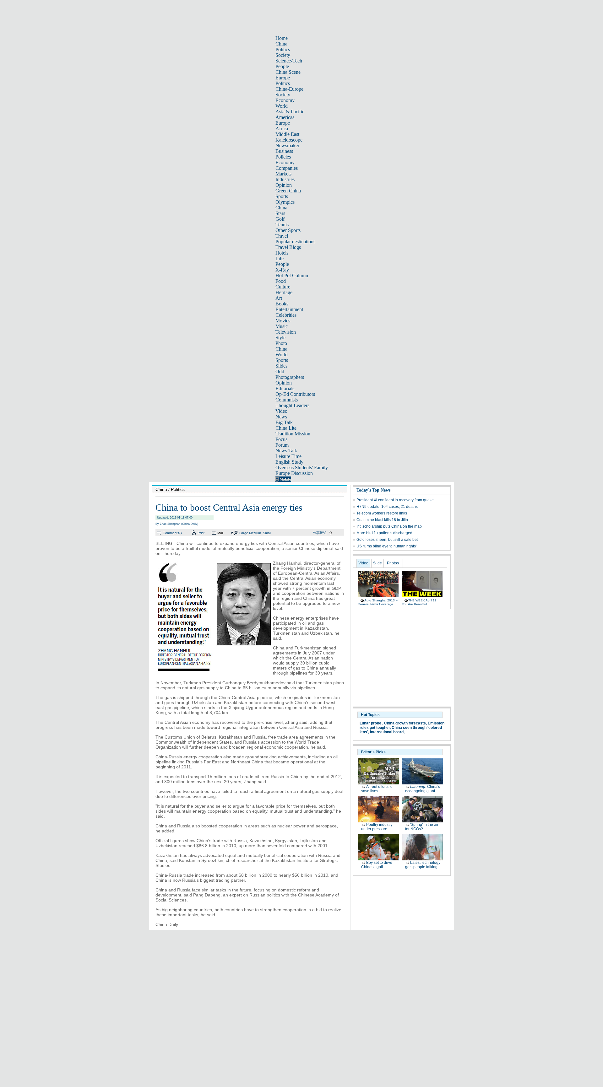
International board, (387, 732)
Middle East (287, 134)
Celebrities (285, 315)
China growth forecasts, (405, 723)
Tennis (282, 224)
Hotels (281, 253)
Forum (282, 445)
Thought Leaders (292, 405)
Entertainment (289, 309)
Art (278, 298)
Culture (282, 286)
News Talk (286, 450)
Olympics (285, 202)
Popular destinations (295, 241)
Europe (282, 77)
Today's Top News (373, 490)
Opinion (283, 185)
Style (280, 337)
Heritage (283, 292)
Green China (288, 190)
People (282, 66)
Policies (283, 156)
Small (267, 533)
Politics (282, 49)
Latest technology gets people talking (422, 864)
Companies (286, 168)
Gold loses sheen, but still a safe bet (387, 539)
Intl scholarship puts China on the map (389, 526)
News (281, 416)
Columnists (286, 399)
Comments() (172, 533)
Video (281, 411)
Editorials (284, 388)
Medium (255, 533)
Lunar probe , (371, 723)
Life (279, 258)
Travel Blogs (288, 247)
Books (281, 303)
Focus (281, 439)
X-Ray (282, 269)
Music (281, 326)
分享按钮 (320, 533)
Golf (280, 219)
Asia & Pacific (289, 111)
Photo (281, 343)
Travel (281, 236)
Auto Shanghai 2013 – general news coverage (378, 602)
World (281, 106)
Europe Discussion (294, 473)
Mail (220, 533)
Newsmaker (287, 145)
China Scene (288, 72)
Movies (282, 320)
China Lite (285, 428)
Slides (281, 366)
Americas (284, 117)
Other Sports (288, 230)
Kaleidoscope (288, 140)
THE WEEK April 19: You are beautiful (419, 602)
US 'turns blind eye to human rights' (386, 546)
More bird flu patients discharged (384, 533)
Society (282, 55)
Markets (283, 173)
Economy (285, 100)
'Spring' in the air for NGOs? (421, 826)
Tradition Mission (292, 433)
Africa (281, 128)
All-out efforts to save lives (377, 788)
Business (284, 151)
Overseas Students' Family (301, 467)
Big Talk (284, 422)
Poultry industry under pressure (377, 826)
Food (280, 281)
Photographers (289, 377)
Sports (281, 196)
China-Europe (289, 89)
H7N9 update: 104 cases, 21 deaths (387, 506)
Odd (279, 371)
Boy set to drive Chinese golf (376, 864)
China (281, 43)
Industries (285, 179)
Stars (280, 213)
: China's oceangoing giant (422, 788)
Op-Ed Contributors (295, 394)
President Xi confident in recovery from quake (395, 500)
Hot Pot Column (291, 275)
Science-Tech (288, 60)
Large (243, 533)
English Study (289, 462)
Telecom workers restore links (381, 513)
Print (201, 533)
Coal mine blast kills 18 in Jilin (382, 520)
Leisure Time (288, 456)
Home (281, 38)
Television (285, 332)
